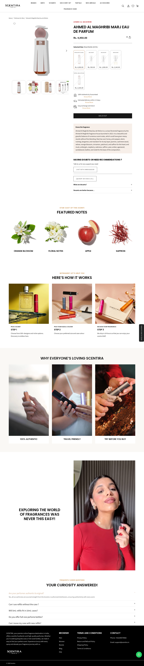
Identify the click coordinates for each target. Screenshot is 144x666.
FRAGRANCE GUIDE (70, 9)
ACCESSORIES (105, 3)
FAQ (60, 652)
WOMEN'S (52, 3)
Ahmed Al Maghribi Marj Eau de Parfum (37, 18)
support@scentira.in (122, 642)
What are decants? (80, 184)
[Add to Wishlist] (14, 23)
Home (10, 18)
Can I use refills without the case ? (24, 604)
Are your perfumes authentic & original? (26, 593)
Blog (60, 648)
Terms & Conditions (84, 648)
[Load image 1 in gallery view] (40, 49)
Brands (61, 645)
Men (60, 638)
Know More (88, 97)
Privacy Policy (82, 638)
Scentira (13, 663)
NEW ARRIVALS (91, 3)
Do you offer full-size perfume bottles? (26, 616)
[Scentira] (12, 6)
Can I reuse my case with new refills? (25, 623)
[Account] (128, 6)
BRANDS (33, 3)
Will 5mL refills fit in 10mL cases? (23, 610)
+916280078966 (121, 638)
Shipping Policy (82, 645)
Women (62, 641)
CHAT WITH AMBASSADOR (85, 169)
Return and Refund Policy (86, 641)
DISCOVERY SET (65, 3)
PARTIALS (78, 3)
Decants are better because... (84, 190)
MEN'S (43, 3)
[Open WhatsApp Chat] (139, 655)
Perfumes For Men (19, 18)
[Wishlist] (133, 6)
